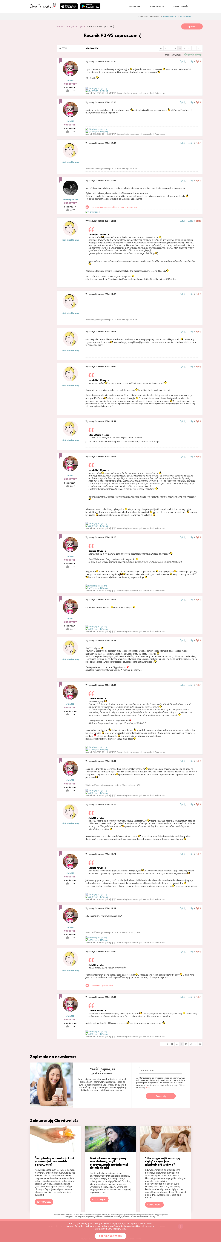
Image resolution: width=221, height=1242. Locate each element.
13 (180, 48)
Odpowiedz (192, 26)
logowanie (185, 16)
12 (175, 48)
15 (189, 48)
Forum (60, 26)
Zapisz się (161, 1096)
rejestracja (169, 16)
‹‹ (161, 48)
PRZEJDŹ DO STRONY (110, 1235)
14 (184, 48)
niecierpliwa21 (70, 199)
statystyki (135, 6)
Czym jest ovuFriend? (149, 16)
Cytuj (182, 61)
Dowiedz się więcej (116, 1228)
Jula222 (70, 80)
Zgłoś (198, 61)
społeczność (180, 6)
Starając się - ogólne (76, 26)
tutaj (148, 1087)
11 (170, 48)
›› (199, 48)
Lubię (190, 61)
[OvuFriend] (43, 8)
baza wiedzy (157, 6)
